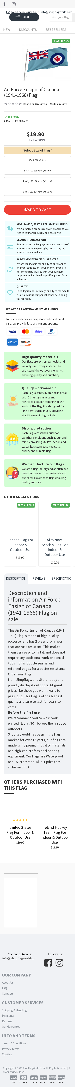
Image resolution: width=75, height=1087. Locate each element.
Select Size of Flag (36, 150)
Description (16, 578)
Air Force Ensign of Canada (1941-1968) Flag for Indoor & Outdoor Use (20, 915)
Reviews (38, 578)
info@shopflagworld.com (19, 958)
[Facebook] (5, 4)
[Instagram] (14, 4)
